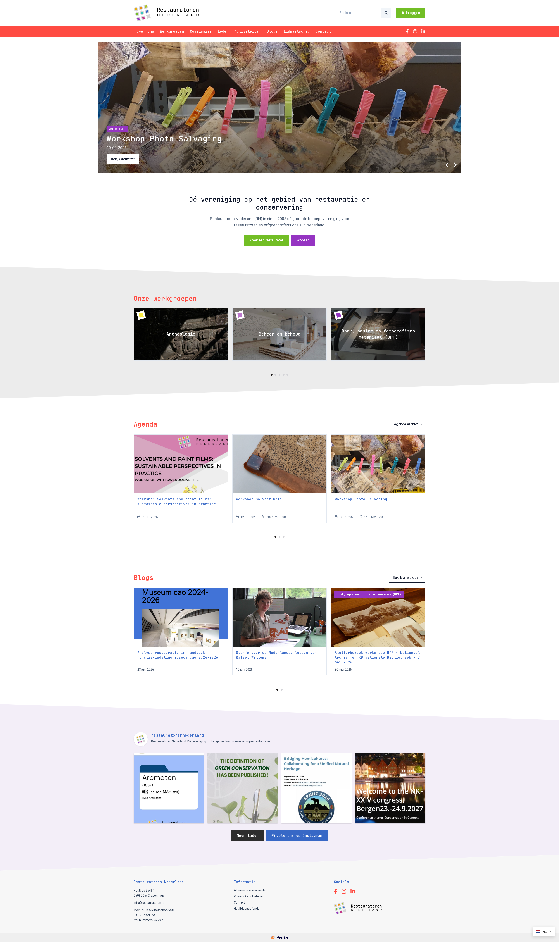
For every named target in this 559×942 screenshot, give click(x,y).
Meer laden (248, 835)
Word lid (303, 240)
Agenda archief (406, 424)
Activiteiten (248, 31)
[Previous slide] (447, 164)
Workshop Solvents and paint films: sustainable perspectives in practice (176, 501)
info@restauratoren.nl (149, 902)
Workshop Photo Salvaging (361, 499)
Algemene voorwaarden (250, 890)
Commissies (201, 31)
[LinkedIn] (423, 31)
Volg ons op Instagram (299, 835)
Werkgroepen (172, 31)
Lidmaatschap (297, 31)
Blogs (272, 31)
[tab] (272, 375)
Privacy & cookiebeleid (249, 896)
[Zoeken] (386, 13)
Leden (223, 31)
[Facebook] (407, 31)
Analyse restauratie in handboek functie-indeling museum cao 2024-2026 (177, 655)
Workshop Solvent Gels (259, 499)
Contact (323, 31)
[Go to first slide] (455, 164)
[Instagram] (415, 31)
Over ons (145, 31)
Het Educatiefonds (246, 908)
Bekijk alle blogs (406, 577)
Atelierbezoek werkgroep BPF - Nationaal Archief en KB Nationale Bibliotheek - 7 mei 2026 (377, 657)
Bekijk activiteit (123, 159)
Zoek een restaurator (266, 240)
